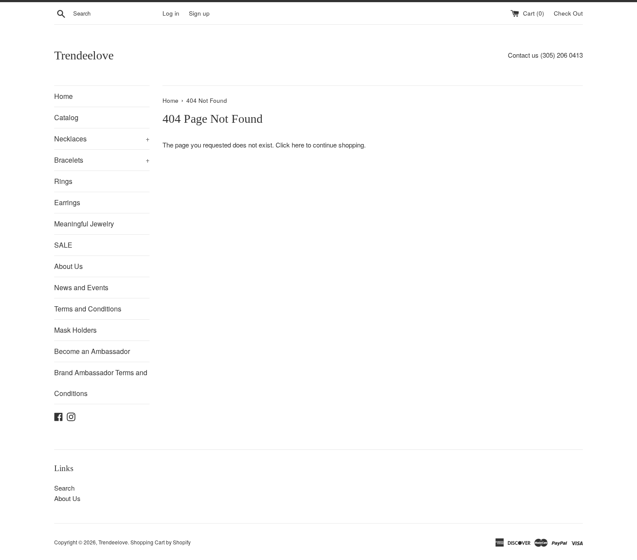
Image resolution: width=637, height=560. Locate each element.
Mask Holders (75, 330)
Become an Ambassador (92, 351)
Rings (63, 181)
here (298, 144)
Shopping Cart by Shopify (160, 542)
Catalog (66, 117)
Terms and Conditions (87, 309)
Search (64, 487)
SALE (63, 245)
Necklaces (102, 139)
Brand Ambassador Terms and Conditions (100, 382)
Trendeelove (84, 55)
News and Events (81, 287)
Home (63, 96)
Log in (170, 13)
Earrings (67, 202)
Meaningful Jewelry (84, 224)
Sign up (199, 13)
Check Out (568, 13)
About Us (68, 266)
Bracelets (102, 160)
